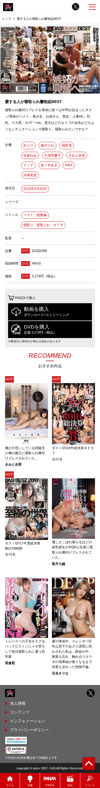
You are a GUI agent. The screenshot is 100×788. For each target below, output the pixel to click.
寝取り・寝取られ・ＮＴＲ (43, 225)
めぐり (28, 145)
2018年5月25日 (35, 188)
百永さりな (60, 673)
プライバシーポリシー (29, 730)
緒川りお (47, 145)
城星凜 (67, 145)
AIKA (68, 165)
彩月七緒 (58, 564)
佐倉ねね (30, 155)
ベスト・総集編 (35, 215)
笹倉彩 (10, 663)
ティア (28, 165)
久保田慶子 (52, 155)
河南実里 (30, 175)
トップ (6, 18)
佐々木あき (49, 165)
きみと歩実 (76, 155)
